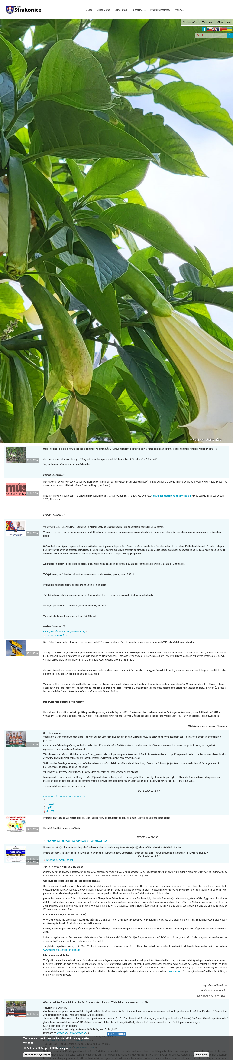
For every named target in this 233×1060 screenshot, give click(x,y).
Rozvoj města (139, 9)
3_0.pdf (50, 811)
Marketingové (61, 1048)
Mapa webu (208, 22)
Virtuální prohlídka (190, 22)
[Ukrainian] (229, 29)
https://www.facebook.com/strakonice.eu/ (65, 631)
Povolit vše (201, 1054)
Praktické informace (160, 9)
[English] (214, 29)
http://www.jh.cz (79, 1032)
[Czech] (209, 29)
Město (89, 9)
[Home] (25, 7)
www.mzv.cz (176, 971)
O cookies (28, 1042)
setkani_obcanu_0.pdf (57, 635)
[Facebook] (204, 29)
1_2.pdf (50, 803)
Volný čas (180, 9)
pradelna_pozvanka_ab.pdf (59, 860)
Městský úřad (103, 9)
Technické (32, 1048)
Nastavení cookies (116, 1034)
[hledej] (230, 35)
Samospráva (121, 9)
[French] (219, 29)
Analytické (46, 1048)
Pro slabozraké (225, 22)
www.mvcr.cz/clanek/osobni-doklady (62, 949)
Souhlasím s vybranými (37, 1054)
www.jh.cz (63, 1032)
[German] (224, 29)
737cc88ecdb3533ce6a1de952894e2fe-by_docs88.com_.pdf (77, 840)
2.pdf (49, 807)
